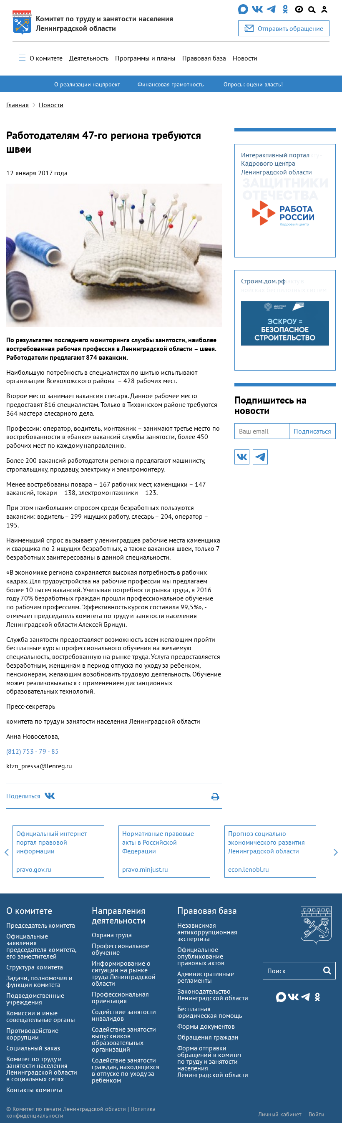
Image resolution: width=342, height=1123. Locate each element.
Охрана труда (112, 935)
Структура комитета (34, 967)
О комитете (46, 58)
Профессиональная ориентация (120, 997)
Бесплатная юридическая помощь (209, 1012)
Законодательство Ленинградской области (212, 994)
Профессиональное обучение (120, 948)
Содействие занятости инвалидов (124, 1014)
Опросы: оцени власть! (253, 84)
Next (336, 851)
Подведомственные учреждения (35, 998)
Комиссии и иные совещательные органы (40, 1016)
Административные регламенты (205, 976)
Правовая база (204, 58)
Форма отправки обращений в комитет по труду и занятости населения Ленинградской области (212, 1061)
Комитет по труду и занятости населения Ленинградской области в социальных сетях (41, 1069)
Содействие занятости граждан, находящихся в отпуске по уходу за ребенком (125, 1070)
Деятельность (88, 58)
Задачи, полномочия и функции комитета (39, 981)
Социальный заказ (33, 1048)
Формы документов (206, 1026)
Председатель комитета (40, 925)
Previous (6, 851)
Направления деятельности (119, 915)
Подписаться (312, 431)
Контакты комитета (34, 1089)
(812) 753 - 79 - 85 (32, 751)
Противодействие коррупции (32, 1033)
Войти (316, 1114)
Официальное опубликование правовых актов (200, 956)
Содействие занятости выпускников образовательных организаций (124, 1039)
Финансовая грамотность (171, 84)
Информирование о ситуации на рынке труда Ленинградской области (124, 973)
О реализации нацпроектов (87, 88)
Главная (17, 105)
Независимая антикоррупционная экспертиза (207, 932)
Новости (245, 58)
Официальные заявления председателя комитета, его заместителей (41, 946)
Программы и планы (145, 58)
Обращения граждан (208, 1037)
